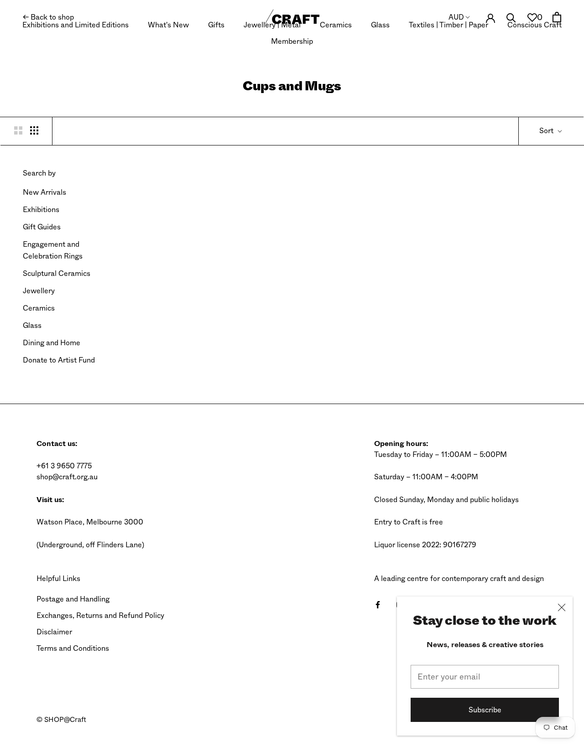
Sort (547, 130)
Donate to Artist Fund (59, 360)
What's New (168, 25)
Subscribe (485, 710)
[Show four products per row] (34, 130)
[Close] (562, 607)
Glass (380, 25)
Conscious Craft (534, 25)
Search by (39, 173)
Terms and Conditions (72, 648)
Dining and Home (51, 342)
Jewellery (39, 290)
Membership (292, 41)
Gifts (216, 25)
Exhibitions (41, 209)
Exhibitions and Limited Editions (75, 25)
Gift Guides (42, 227)
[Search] (511, 17)
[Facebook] (377, 604)
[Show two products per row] (18, 130)
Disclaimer (54, 632)
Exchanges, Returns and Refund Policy (100, 615)
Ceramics (336, 25)
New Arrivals (44, 192)
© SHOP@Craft (61, 720)
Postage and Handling (73, 599)
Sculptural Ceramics (56, 273)
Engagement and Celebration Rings (53, 250)
